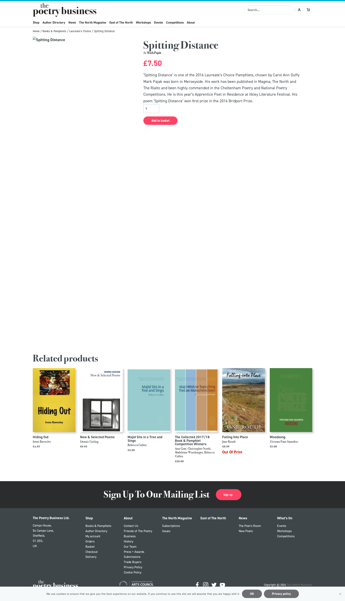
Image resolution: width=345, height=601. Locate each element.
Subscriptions (171, 526)
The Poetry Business (299, 585)
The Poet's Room (250, 526)
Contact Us (131, 526)
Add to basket (160, 120)
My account (92, 536)
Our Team (130, 546)
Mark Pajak (154, 53)
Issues (166, 531)
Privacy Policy (133, 567)
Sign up (227, 495)
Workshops (143, 22)
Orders (89, 541)
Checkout (91, 552)
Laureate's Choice (80, 31)
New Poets (246, 531)
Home (36, 31)
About (191, 22)
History (128, 541)
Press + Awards (134, 552)
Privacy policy (281, 594)
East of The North (121, 22)
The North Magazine (92, 22)
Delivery (90, 557)
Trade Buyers (132, 562)
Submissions (132, 557)
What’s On (284, 518)
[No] (340, 594)
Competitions (175, 22)
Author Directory (54, 22)
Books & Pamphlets (54, 31)
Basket (90, 546)
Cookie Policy (132, 572)
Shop (36, 22)
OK (252, 594)
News (72, 22)
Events (158, 22)
